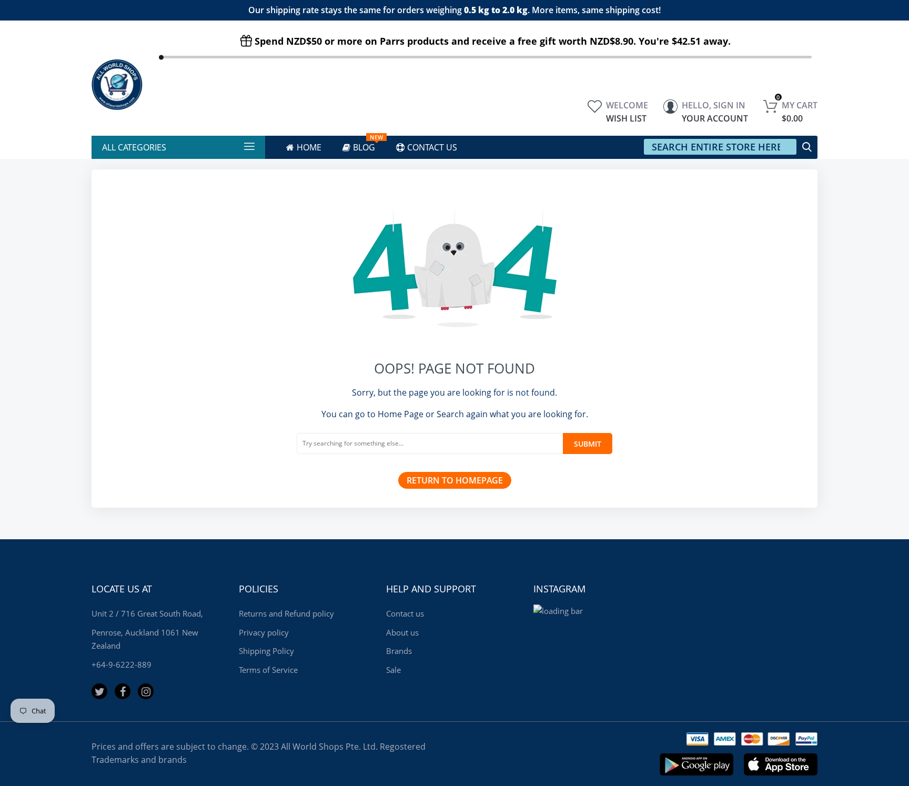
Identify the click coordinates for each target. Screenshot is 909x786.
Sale (393, 669)
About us (402, 632)
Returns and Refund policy (286, 613)
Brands (399, 651)
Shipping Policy (266, 651)
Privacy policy (264, 632)
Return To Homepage (455, 480)
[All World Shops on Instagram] (146, 691)
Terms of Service (268, 669)
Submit (587, 444)
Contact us (405, 613)
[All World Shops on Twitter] (99, 691)
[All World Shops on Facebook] (122, 691)
